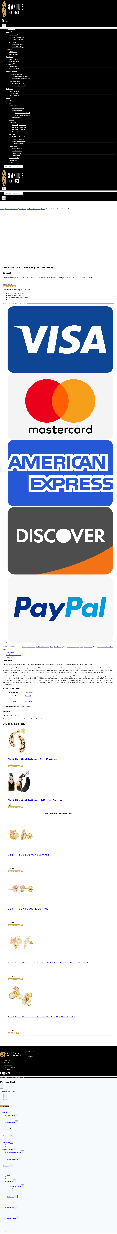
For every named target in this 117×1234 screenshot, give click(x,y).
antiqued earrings (86, 647)
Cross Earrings (13, 93)
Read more (12, 1033)
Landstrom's (29, 701)
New (10, 100)
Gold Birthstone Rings (19, 84)
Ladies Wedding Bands (22, 113)
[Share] (4, 1099)
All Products (10, 29)
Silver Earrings (13, 54)
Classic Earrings (17, 151)
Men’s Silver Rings (18, 47)
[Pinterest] (9, 1074)
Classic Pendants (17, 153)
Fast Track (31, 647)
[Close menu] (0, 1103)
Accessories (13, 160)
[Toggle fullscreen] (2, 1099)
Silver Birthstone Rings (19, 86)
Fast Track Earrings (18, 139)
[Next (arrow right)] (2, 1101)
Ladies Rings (11, 1115)
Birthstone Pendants (14, 1152)
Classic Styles (11, 1218)
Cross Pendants (14, 95)
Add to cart (7, 284)
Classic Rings (16, 155)
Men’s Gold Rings (17, 44)
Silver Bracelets (14, 68)
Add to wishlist (9, 286)
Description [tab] (10, 653)
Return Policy (8, 1062)
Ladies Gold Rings (18, 37)
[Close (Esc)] (6, 1099)
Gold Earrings (13, 52)
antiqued (76, 647)
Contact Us (7, 1060)
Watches (11, 120)
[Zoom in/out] (0, 1099)
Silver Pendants (14, 61)
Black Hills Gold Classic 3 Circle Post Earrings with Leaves (41, 1016)
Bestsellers (10, 1197)
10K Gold (28, 696)
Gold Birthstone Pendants (20, 76)
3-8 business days (31, 706)
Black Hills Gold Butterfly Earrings (28, 908)
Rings (5, 1112)
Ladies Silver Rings (18, 39)
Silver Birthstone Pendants (21, 79)
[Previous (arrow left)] (0, 1101)
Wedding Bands (15, 1186)
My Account (4, 1106)
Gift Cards (12, 162)
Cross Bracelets (14, 91)
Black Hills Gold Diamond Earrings (28, 854)
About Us (30, 1056)
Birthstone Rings (12, 1159)
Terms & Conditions (9, 1067)
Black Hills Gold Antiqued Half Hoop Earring (35, 800)
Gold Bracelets (13, 66)
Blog (29, 1058)
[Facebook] (1, 1074)
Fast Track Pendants (19, 141)
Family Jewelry (8, 1149)
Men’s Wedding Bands (22, 115)
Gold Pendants (13, 59)
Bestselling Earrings (18, 129)
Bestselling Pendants (19, 125)
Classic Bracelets (17, 149)
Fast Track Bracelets (18, 137)
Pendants (6, 1136)
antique (70, 647)
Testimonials (7, 1069)
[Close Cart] (1, 1087)
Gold (51, 647)
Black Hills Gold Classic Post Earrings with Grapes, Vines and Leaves (48, 962)
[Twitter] (6, 1074)
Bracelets (6, 1142)
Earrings (25, 647)
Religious (6, 1166)
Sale (10, 103)
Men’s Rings (11, 1122)
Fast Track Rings (17, 143)
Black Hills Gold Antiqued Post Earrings (32, 759)
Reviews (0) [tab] (10, 657)
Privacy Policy (8, 1065)
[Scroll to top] (1, 1096)
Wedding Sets (16, 117)
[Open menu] (4, 198)
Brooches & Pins (14, 158)
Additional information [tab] (13, 655)
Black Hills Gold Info (33, 1054)
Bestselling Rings (17, 132)
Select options (14, 766)
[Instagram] (4, 1074)
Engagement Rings (18, 108)
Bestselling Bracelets (19, 127)
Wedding (10, 1181)
